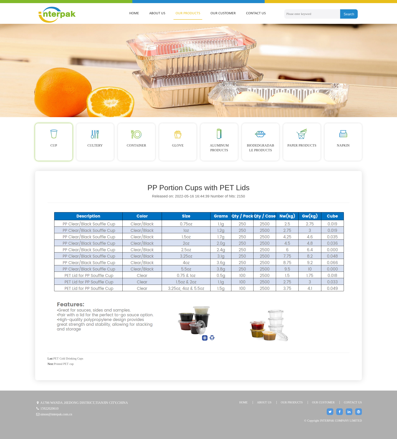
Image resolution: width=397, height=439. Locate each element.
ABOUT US (157, 13)
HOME (134, 13)
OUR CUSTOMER (223, 13)
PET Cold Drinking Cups (68, 358)
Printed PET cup (64, 364)
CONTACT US (256, 13)
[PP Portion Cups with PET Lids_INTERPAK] (63, 14)
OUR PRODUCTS (188, 13)
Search (349, 14)
